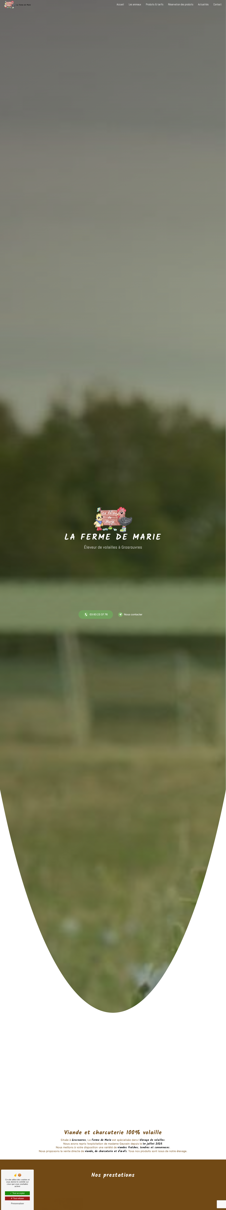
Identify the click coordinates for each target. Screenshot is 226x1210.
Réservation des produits (180, 4)
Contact (217, 4)
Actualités (203, 4)
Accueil (120, 4)
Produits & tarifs (154, 4)
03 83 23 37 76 (99, 614)
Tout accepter (18, 1193)
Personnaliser (17, 1203)
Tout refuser (18, 1198)
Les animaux (135, 4)
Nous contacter (133, 614)
